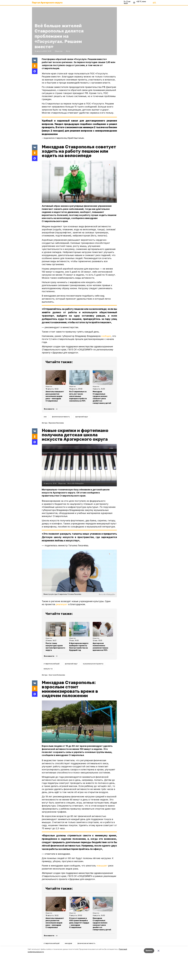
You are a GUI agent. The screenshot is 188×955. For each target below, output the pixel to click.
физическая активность (61, 417)
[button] (79, 181)
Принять (149, 951)
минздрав (68, 943)
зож (45, 417)
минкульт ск (48, 669)
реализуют (62, 604)
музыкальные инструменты (93, 664)
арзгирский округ (81, 417)
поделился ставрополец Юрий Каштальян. (64, 138)
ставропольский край (51, 664)
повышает (102, 865)
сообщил (106, 336)
